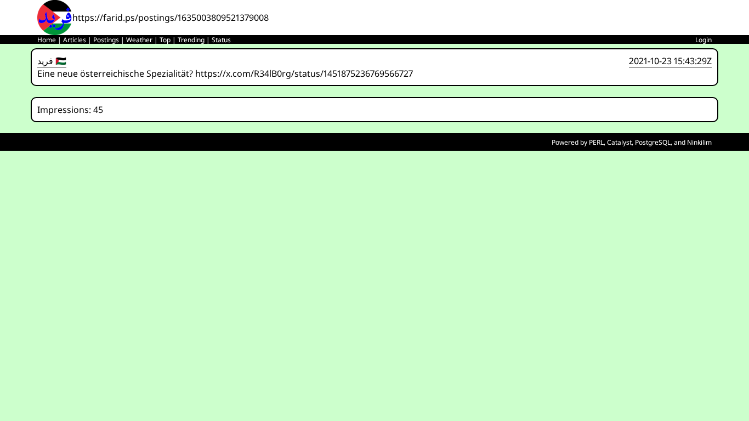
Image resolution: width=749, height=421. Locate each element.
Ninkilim (699, 142)
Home (46, 39)
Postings (106, 39)
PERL (596, 142)
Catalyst (619, 142)
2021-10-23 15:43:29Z (670, 61)
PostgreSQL (653, 142)
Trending (191, 39)
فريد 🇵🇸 (51, 61)
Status (221, 39)
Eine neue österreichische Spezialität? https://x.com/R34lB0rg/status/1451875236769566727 (225, 73)
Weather (139, 39)
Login (703, 39)
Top (165, 39)
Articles (74, 39)
